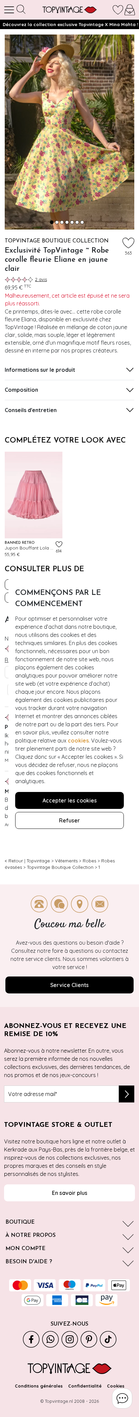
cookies (78, 740)
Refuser (69, 820)
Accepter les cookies (70, 800)
